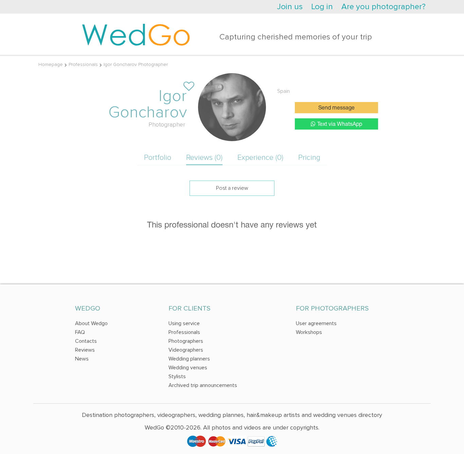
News (82, 358)
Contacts (86, 341)
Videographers (185, 350)
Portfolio (157, 157)
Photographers (185, 341)
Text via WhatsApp (339, 124)
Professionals (83, 64)
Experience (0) (260, 157)
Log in (322, 7)
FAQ (80, 332)
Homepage (50, 64)
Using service (184, 323)
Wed (136, 34)
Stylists (177, 376)
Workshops (309, 332)
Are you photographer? (383, 7)
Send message (336, 108)
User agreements (316, 323)
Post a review (232, 188)
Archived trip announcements (202, 385)
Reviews (85, 350)
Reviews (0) (204, 157)
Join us (290, 7)
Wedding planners (189, 358)
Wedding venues (187, 367)
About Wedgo (91, 323)
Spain (283, 91)
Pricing (309, 157)
